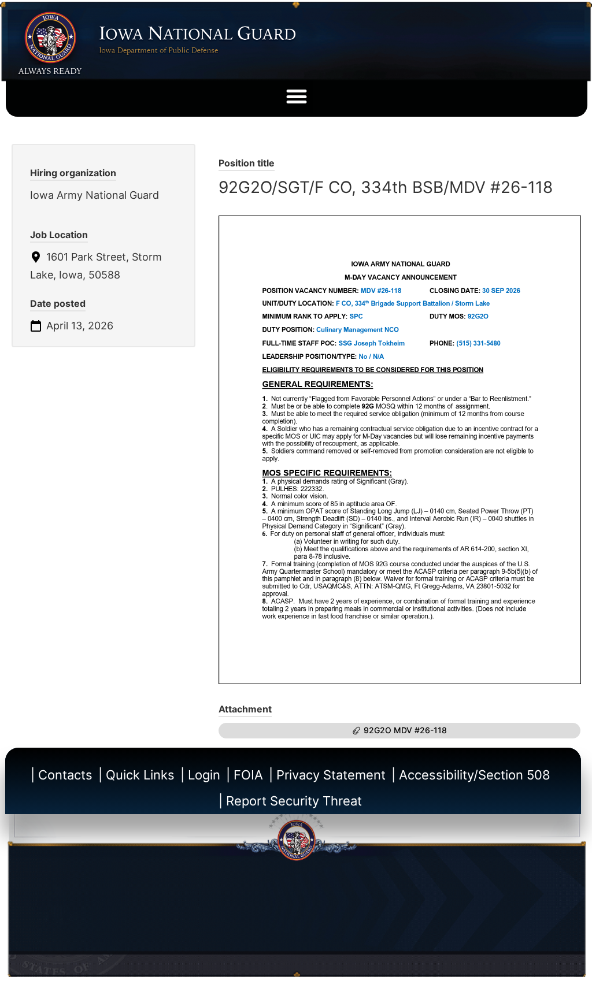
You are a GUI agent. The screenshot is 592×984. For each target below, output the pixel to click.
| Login (200, 774)
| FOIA (244, 774)
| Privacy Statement (327, 774)
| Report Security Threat (290, 800)
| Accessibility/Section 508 (470, 774)
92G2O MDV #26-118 (405, 730)
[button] (296, 96)
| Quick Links (136, 774)
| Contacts (61, 774)
